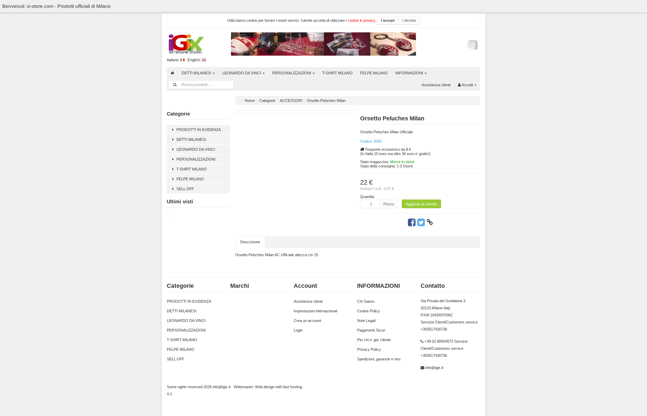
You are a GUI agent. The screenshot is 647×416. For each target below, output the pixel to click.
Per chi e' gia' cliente (374, 340)
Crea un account (307, 320)
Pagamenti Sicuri (371, 330)
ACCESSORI (291, 100)
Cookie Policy (368, 311)
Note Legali (366, 320)
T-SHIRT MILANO (337, 73)
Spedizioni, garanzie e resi (378, 359)
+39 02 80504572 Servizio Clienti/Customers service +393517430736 (444, 348)
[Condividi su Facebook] (411, 222)
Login (298, 330)
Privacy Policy (369, 349)
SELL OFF (184, 189)
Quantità (367, 196)
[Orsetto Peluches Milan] (168, 214)
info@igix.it (434, 367)
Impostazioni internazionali (315, 311)
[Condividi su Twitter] (421, 222)
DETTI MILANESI (197, 73)
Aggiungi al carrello (421, 204)
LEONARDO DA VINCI (242, 73)
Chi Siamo (365, 301)
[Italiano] (182, 60)
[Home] (172, 73)
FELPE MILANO (374, 73)
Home (250, 100)
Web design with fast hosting (278, 387)
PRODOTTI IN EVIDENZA (198, 129)
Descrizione (250, 242)
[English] (204, 60)
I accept (388, 20)
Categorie (267, 100)
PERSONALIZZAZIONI (292, 73)
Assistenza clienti (436, 85)
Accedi (467, 85)
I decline (409, 20)
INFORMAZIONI (409, 73)
